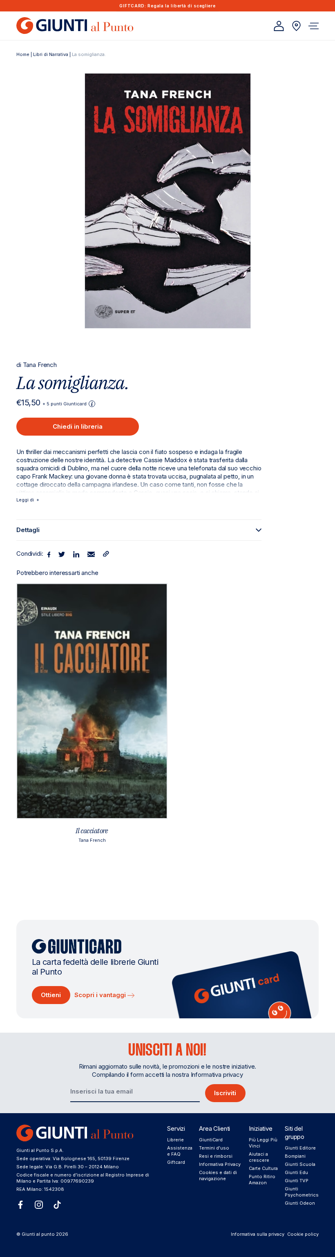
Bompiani (295, 1156)
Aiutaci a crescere (259, 1157)
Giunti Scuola (300, 1164)
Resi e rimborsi (215, 1156)
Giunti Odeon (300, 1203)
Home (22, 54)
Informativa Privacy (220, 1164)
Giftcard (176, 1162)
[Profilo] (279, 26)
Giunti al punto (38, 1234)
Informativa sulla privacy (257, 1234)
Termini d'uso (214, 1148)
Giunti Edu (296, 1172)
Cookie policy (303, 1234)
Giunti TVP (296, 1180)
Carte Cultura (263, 1168)
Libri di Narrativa (50, 54)
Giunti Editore (300, 1148)
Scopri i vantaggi (100, 995)
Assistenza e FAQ (179, 1151)
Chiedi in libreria (78, 426)
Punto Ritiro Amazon (262, 1179)
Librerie (175, 1140)
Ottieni (51, 995)
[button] (313, 26)
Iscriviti (225, 1093)
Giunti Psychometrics (302, 1192)
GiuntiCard (211, 1140)
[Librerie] (296, 26)
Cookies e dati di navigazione (218, 1175)
